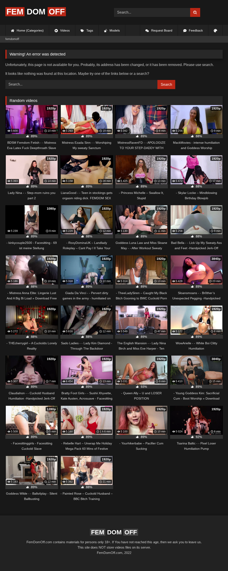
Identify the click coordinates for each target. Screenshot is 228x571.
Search (166, 84)
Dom (35, 11)
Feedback (195, 30)
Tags (89, 30)
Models (114, 30)
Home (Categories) (30, 30)
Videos (64, 30)
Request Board (161, 30)
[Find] (195, 12)
